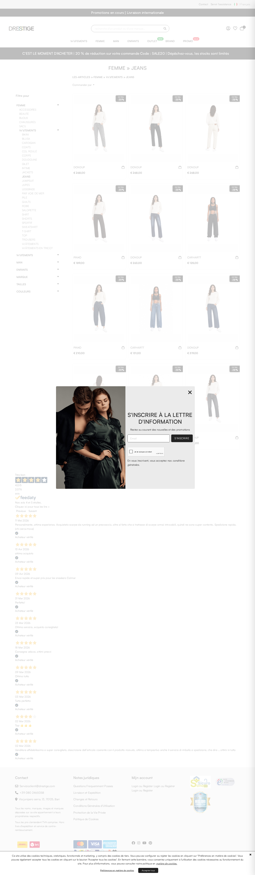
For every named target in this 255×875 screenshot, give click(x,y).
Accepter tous (148, 870)
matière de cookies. (166, 863)
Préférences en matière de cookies (117, 870)
